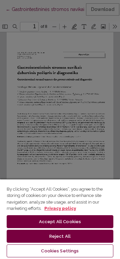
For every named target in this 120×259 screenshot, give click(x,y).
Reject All (60, 236)
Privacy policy (60, 208)
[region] (60, 219)
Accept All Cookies (60, 221)
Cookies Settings (60, 250)
